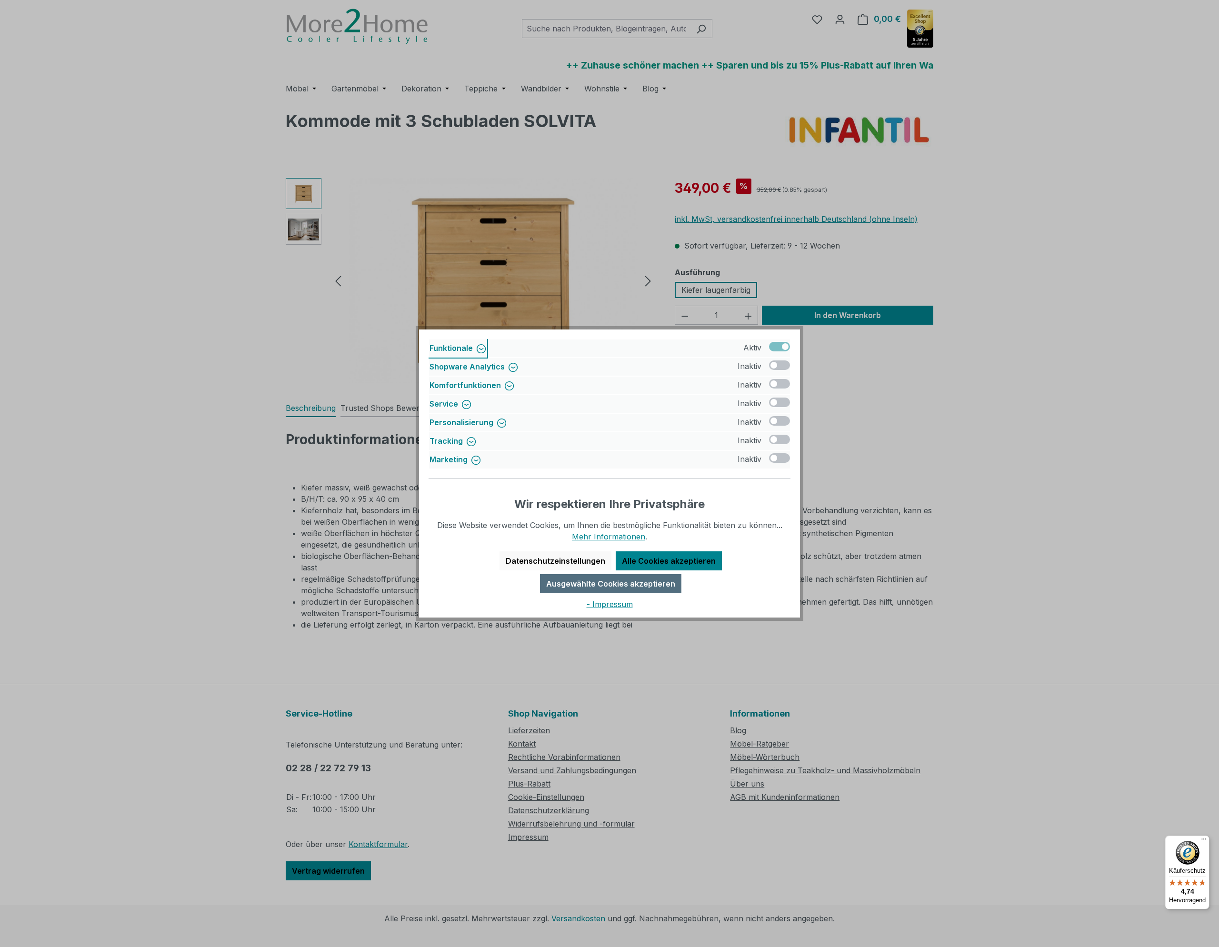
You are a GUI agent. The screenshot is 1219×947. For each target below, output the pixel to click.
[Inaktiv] (779, 365)
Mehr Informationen (608, 536)
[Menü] (1203, 841)
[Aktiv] (779, 346)
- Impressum (610, 604)
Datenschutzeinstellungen (555, 561)
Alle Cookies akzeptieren (669, 561)
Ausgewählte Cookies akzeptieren (610, 583)
